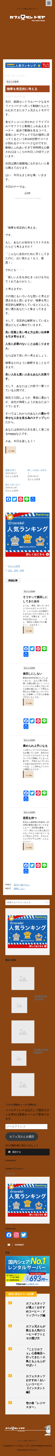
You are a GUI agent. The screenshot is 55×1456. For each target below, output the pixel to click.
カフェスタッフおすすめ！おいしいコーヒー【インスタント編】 (35, 1384)
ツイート (10, 1173)
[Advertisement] (27, 42)
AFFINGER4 (32, 1450)
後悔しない (19, 888)
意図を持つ (10, 470)
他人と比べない (12, 484)
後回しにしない (32, 673)
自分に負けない (22, 884)
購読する (16, 1152)
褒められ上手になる (35, 745)
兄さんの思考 (14, 566)
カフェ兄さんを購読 (21, 1136)
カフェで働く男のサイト (27, 1441)
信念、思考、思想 (16, 570)
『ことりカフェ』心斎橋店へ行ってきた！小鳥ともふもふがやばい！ (35, 1357)
